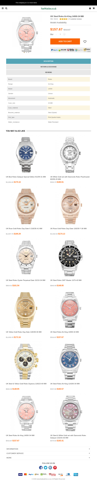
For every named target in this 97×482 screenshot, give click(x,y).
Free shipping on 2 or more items (26, 3)
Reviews (48, 72)
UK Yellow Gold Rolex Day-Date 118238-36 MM (24, 332)
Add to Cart (65, 41)
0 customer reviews (75, 19)
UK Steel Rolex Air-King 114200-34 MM (65, 384)
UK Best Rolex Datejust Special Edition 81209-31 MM (26, 177)
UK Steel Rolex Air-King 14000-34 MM (64, 332)
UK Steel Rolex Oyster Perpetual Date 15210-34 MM (25, 280)
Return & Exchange (49, 67)
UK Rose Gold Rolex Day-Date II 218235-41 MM (24, 228)
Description (48, 61)
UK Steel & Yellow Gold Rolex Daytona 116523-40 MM (26, 384)
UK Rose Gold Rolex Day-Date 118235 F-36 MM (68, 228)
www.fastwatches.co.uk (44, 479)
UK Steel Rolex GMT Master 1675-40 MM (66, 280)
